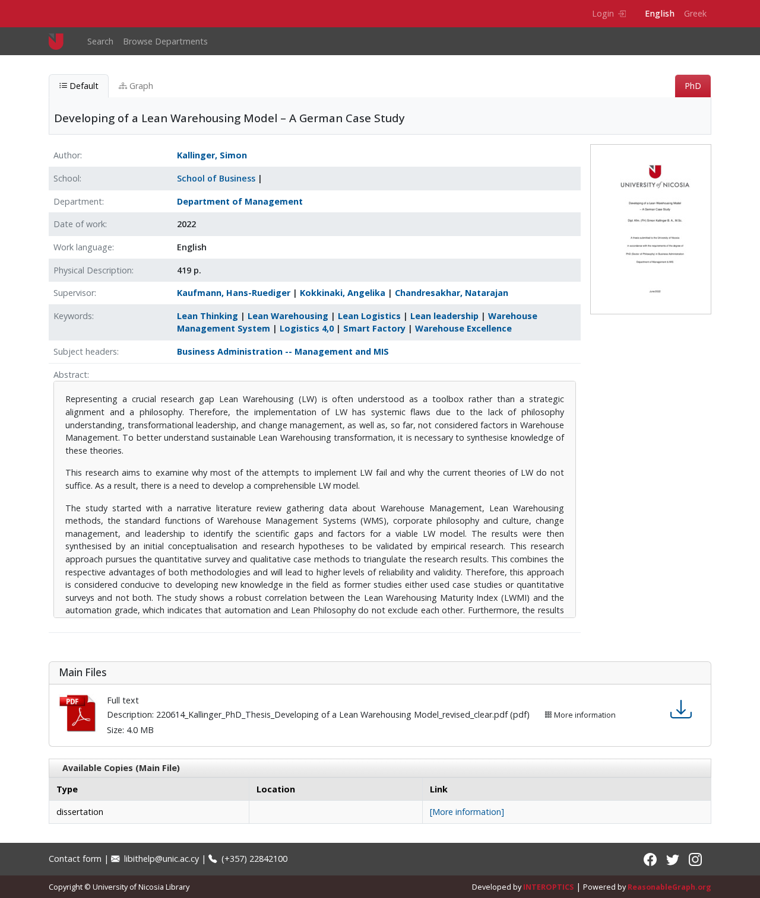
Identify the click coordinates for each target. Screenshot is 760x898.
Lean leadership (444, 315)
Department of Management (240, 201)
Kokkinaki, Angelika (342, 292)
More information (584, 715)
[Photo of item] (650, 228)
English (659, 13)
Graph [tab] (140, 85)
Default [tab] (83, 85)
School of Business (216, 178)
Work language (82, 247)
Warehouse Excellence (463, 328)
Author (66, 155)
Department (77, 201)
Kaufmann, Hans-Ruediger (233, 292)
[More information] (467, 811)
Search (100, 41)
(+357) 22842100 (253, 858)
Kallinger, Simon (212, 155)
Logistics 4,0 (307, 328)
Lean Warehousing (288, 315)
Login (603, 13)
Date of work (79, 224)
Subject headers (85, 351)
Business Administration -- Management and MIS (283, 351)
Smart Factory (374, 328)
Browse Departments (165, 41)
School (66, 178)
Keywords (72, 315)
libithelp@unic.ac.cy (160, 858)
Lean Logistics (369, 315)
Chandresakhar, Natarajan (451, 292)
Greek (695, 13)
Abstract (70, 374)
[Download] (681, 709)
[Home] (61, 41)
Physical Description (92, 270)
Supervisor (73, 292)
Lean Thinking (207, 315)
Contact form (75, 858)
